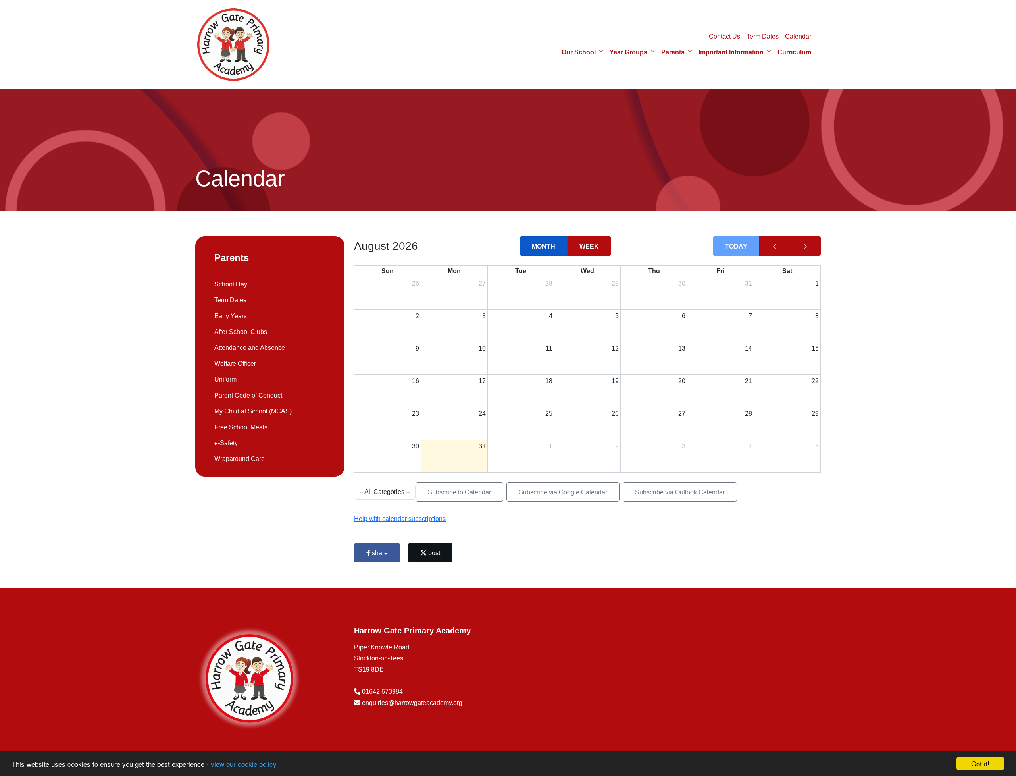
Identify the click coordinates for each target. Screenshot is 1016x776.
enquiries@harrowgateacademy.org (412, 702)
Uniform (225, 379)
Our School (579, 52)
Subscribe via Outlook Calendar (680, 492)
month (543, 246)
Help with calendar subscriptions (400, 518)
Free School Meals (240, 427)
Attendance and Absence (249, 347)
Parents (673, 52)
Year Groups (628, 52)
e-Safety (226, 443)
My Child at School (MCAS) (253, 411)
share (379, 553)
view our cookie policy (244, 764)
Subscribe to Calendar (459, 492)
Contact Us (724, 36)
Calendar (798, 36)
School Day (230, 284)
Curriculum (794, 52)
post (433, 553)
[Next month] (805, 246)
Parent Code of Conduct (248, 395)
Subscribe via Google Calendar (563, 492)
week (589, 246)
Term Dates (763, 36)
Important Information (731, 52)
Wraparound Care (239, 459)
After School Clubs (240, 331)
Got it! (980, 763)
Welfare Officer (235, 363)
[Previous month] (774, 246)
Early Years (230, 316)
